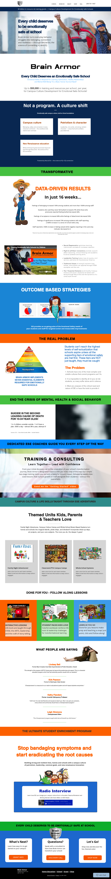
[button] (69, 4)
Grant (66, 871)
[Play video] (92, 611)
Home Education (48, 871)
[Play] (46, 804)
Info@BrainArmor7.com (22, 871)
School (59, 871)
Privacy (57, 875)
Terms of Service (51, 875)
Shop (72, 871)
